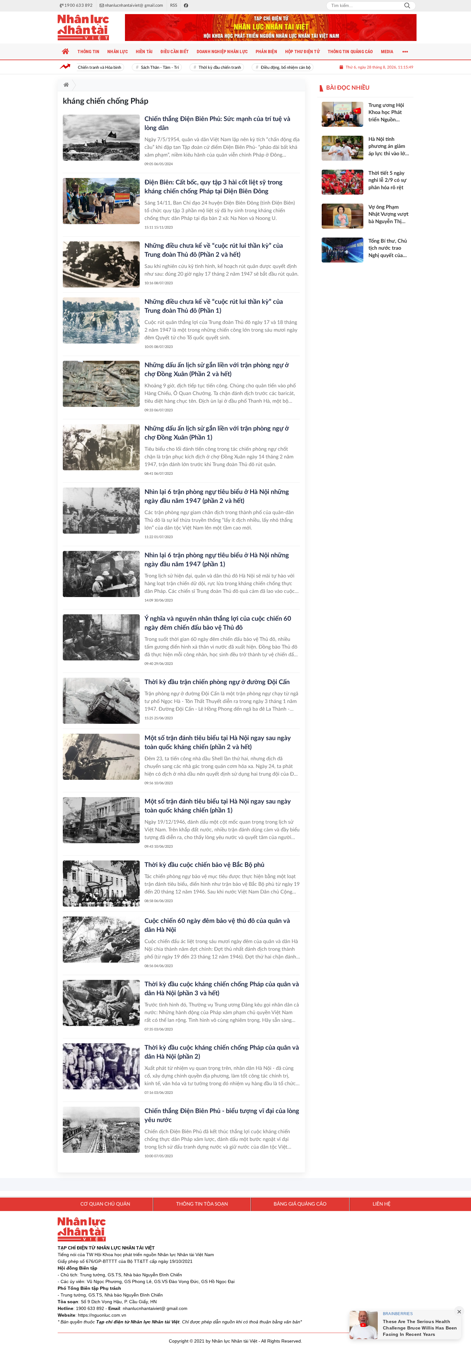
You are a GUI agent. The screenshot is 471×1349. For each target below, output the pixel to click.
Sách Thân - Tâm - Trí (150, 68)
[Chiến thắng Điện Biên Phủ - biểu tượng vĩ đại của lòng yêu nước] (101, 1130)
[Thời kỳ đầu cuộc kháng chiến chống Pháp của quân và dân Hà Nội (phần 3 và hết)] (101, 1003)
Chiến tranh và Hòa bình (89, 68)
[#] (271, 27)
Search (407, 5)
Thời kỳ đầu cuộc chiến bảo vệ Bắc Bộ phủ (204, 865)
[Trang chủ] (66, 52)
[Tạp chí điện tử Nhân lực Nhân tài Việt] (90, 27)
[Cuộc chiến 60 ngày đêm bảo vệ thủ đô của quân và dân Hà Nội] (101, 940)
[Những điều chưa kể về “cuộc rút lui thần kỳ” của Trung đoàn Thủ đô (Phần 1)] (101, 320)
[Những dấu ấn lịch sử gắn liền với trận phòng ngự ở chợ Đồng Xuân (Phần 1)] (101, 447)
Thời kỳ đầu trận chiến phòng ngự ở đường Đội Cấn (217, 682)
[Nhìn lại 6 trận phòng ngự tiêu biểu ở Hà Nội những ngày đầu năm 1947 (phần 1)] (101, 574)
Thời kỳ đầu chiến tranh (210, 68)
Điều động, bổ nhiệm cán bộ (276, 68)
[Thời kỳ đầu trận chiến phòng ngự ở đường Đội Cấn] (101, 701)
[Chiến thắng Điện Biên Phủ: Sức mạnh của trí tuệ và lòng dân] (101, 138)
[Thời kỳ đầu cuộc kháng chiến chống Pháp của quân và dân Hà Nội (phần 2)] (101, 1066)
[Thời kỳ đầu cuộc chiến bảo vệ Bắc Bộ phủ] (101, 883)
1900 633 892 (90, 1308)
